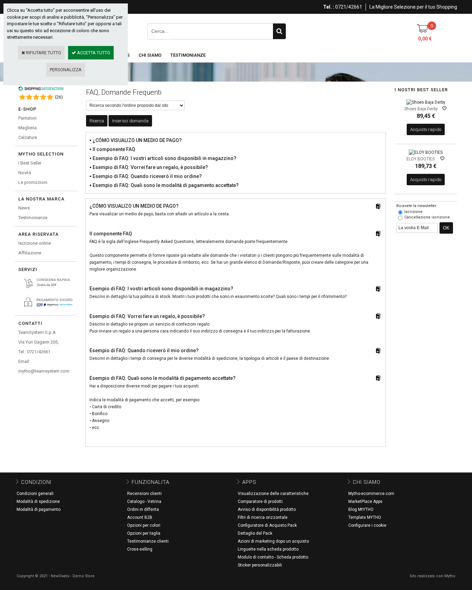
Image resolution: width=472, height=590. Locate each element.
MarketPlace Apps (365, 501)
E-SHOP (27, 109)
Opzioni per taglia (143, 533)
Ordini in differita (143, 509)
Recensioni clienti (144, 493)
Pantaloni (27, 118)
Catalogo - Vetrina (144, 501)
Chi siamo (150, 55)
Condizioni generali (35, 493)
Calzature (27, 137)
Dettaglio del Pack (255, 533)
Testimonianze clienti (148, 541)
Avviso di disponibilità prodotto (267, 509)
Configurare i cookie (367, 525)
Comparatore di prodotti (260, 501)
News (24, 207)
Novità (24, 172)
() (59, 97)
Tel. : (328, 7)
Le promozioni (32, 182)
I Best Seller (29, 163)
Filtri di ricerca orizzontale (262, 517)
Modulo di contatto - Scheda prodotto (273, 557)
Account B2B (139, 517)
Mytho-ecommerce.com (371, 493)
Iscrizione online (34, 243)
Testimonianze (188, 55)
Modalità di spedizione (38, 501)
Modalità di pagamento (38, 509)
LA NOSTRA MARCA (41, 199)
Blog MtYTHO (361, 509)
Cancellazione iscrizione (427, 217)
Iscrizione (413, 211)
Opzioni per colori (143, 525)
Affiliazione (29, 252)
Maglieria (27, 127)
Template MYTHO (364, 517)
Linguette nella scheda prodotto (268, 549)
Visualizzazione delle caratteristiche (273, 493)
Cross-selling (139, 549)
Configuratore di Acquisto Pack (267, 525)
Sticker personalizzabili (260, 565)
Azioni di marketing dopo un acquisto (273, 541)
